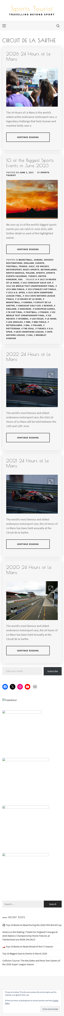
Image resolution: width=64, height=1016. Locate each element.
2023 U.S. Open (16, 292)
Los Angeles (15, 322)
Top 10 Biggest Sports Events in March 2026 (24, 953)
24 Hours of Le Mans (29, 299)
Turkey (32, 276)
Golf (31, 266)
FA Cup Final (15, 312)
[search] (58, 25)
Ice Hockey (42, 266)
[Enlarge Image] (51, 75)
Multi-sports (31, 269)
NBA (28, 322)
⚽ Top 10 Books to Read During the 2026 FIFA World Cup (32, 925)
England (29, 263)
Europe (39, 263)
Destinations (14, 263)
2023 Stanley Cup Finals (42, 289)
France (23, 266)
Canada (38, 259)
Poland (30, 272)
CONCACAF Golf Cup (29, 305)
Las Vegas (38, 318)
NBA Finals (40, 322)
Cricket (48, 259)
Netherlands (49, 269)
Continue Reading (28, 137)
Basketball (25, 259)
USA (20, 279)
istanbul (23, 318)
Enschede (25, 308)
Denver (48, 305)
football (31, 312)
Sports (40, 272)
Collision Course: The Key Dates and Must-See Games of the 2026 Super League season (31, 962)
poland (37, 325)
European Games (45, 308)
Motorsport (14, 269)
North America (15, 272)
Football (12, 266)
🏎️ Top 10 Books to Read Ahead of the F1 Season (27, 946)
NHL (27, 325)
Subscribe (52, 671)
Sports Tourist (32, 8)
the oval (28, 328)
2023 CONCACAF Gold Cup (37, 282)
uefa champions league (30, 331)
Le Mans (51, 318)
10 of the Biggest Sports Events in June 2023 (30, 163)
